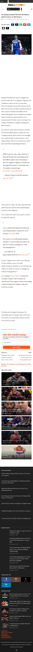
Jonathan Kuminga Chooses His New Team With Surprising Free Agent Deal (20, 540)
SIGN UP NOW (16, 347)
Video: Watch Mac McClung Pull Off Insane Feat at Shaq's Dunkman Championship (20, 549)
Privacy (4, 634)
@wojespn (12, 233)
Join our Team (6, 632)
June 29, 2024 (8, 178)
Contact (4, 631)
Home (2, 9)
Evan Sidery (15, 276)
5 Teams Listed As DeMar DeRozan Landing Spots (16, 518)
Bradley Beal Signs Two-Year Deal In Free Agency (15, 440)
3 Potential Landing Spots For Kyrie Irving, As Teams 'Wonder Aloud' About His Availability (20, 558)
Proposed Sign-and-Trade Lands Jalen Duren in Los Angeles (16, 381)
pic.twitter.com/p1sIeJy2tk (12, 171)
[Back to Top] (16, 650)
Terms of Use (6, 637)
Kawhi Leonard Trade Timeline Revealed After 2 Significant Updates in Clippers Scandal (15, 410)
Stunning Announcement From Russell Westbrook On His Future (16, 454)
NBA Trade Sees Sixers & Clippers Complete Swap (16, 503)
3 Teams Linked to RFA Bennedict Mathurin (14, 396)
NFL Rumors (11, 364)
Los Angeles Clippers (24, 19)
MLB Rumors (21, 364)
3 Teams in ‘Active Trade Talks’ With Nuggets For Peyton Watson (15, 425)
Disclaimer (5, 636)
